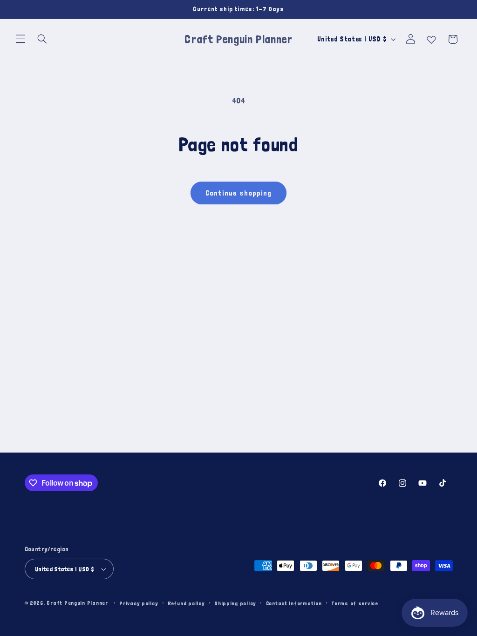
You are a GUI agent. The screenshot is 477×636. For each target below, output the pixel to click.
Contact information (294, 603)
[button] (20, 39)
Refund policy (186, 603)
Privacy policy (138, 603)
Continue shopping (238, 193)
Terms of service (354, 603)
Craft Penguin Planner (77, 603)
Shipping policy (235, 603)
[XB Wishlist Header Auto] (431, 37)
